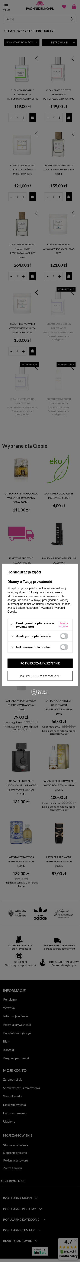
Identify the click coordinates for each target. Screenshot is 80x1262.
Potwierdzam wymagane (40, 676)
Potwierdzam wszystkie (40, 663)
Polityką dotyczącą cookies (45, 592)
